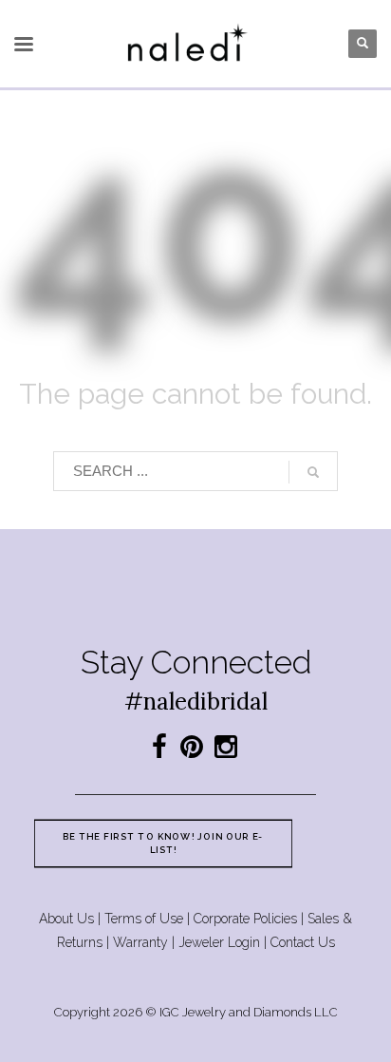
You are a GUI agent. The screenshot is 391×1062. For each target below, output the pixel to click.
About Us (66, 918)
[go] (313, 472)
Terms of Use (143, 918)
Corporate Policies (245, 918)
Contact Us (302, 942)
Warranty (140, 942)
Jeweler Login (219, 942)
